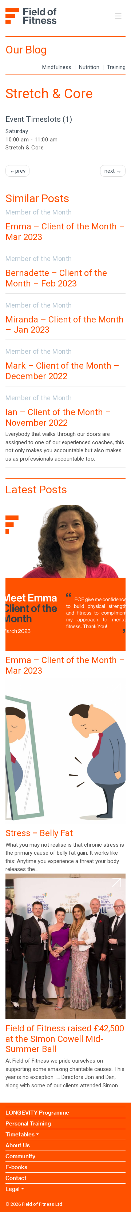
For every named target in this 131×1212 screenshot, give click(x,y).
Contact (16, 1178)
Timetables (20, 1134)
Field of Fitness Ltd (42, 1204)
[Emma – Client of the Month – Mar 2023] (65, 578)
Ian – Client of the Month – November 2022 (58, 417)
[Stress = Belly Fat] (65, 751)
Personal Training (28, 1123)
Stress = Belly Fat (39, 833)
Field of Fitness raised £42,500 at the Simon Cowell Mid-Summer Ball (64, 1039)
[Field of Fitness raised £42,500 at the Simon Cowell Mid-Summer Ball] (65, 946)
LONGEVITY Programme (37, 1112)
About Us (17, 1145)
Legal (12, 1188)
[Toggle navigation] (118, 16)
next (109, 171)
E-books (16, 1167)
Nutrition (89, 67)
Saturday (16, 131)
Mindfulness (56, 67)
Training (116, 67)
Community (20, 1156)
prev (20, 171)
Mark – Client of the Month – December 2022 (62, 371)
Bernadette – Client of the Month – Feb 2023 (56, 278)
